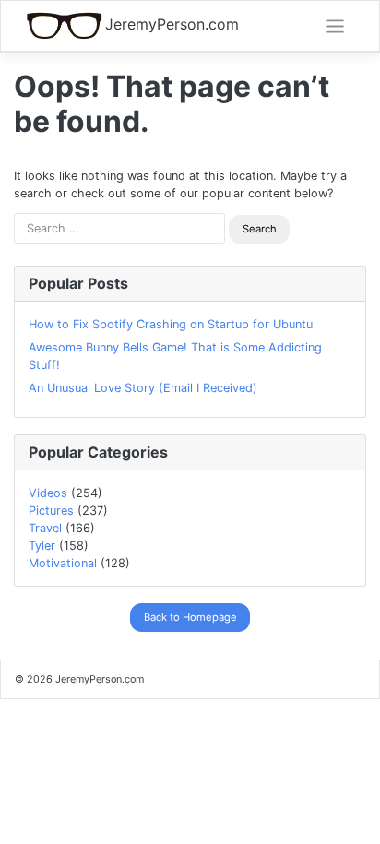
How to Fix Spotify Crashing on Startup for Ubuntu (171, 324)
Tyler (42, 546)
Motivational (63, 563)
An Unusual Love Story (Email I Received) (143, 388)
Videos (48, 493)
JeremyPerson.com (172, 24)
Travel (45, 528)
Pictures (51, 510)
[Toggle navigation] (334, 27)
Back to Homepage (190, 617)
